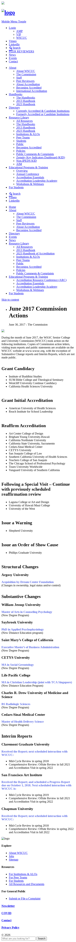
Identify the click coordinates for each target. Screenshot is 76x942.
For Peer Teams (18, 877)
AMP (19, 31)
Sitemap (13, 859)
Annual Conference (27, 174)
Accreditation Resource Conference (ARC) (41, 280)
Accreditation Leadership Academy (36, 180)
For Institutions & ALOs (23, 874)
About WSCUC (25, 71)
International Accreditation (31, 91)
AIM (19, 164)
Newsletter (8, 905)
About (12, 67)
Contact (13, 61)
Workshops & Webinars (30, 184)
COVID (6, 913)
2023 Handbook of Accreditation (35, 253)
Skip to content (10, 299)
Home (12, 206)
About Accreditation (28, 84)
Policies (20, 150)
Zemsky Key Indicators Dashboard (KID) (40, 157)
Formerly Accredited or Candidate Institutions (42, 114)
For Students (16, 187)
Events (13, 58)
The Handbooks (25, 97)
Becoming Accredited (29, 87)
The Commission (26, 74)
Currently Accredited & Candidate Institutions (43, 110)
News (12, 54)
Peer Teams (23, 137)
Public (20, 144)
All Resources (24, 120)
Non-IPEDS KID (26, 160)
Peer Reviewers (25, 81)
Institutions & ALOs (28, 134)
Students (21, 140)
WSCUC (21, 37)
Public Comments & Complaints (35, 154)
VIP (18, 34)
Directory (14, 107)
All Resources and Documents (26, 884)
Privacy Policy (10, 927)
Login (12, 27)
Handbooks (15, 94)
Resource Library (19, 117)
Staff (19, 77)
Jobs (11, 856)
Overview (22, 170)
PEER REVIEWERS (21, 51)
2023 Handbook (25, 104)
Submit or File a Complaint (24, 898)
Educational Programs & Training (28, 167)
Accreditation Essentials (30, 177)
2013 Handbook (25, 100)
